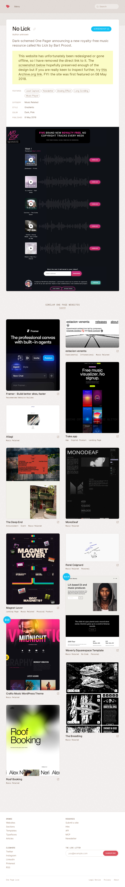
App (67, 440)
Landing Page (95, 440)
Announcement (12, 526)
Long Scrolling (81, 91)
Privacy (107, 880)
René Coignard (74, 565)
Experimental (72, 355)
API (67, 830)
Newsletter (48, 91)
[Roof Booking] (32, 740)
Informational (86, 355)
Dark (27, 112)
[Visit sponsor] (58, 394)
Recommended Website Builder (20, 398)
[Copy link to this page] (34, 29)
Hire (68, 826)
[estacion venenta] (92, 333)
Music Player (32, 95)
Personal (85, 569)
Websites (10, 822)
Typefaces (11, 834)
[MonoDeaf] (92, 483)
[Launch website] (117, 351)
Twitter (9, 851)
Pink (32, 112)
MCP (68, 834)
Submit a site (72, 822)
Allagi (9, 436)
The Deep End (14, 522)
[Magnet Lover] (32, 569)
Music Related (31, 102)
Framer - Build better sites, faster (26, 393)
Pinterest (10, 863)
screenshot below (31, 65)
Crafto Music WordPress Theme (24, 693)
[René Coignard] (92, 547)
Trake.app (71, 436)
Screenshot (100, 29)
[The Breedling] (92, 697)
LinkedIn (10, 859)
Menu (17, 6)
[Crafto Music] (32, 654)
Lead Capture (32, 91)
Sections (10, 826)
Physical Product (45, 612)
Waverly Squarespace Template (85, 650)
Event (23, 526)
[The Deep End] (32, 483)
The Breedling (74, 736)
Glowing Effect (64, 91)
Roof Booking (14, 779)
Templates (11, 830)
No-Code (84, 654)
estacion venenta (76, 351)
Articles (9, 838)
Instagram (11, 855)
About (116, 880)
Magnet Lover (14, 607)
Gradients (29, 107)
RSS (8, 867)
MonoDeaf (72, 522)
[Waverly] (92, 611)
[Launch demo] (117, 650)
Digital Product (78, 440)
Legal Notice (95, 880)
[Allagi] (32, 419)
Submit (62, 308)
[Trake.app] (92, 397)
